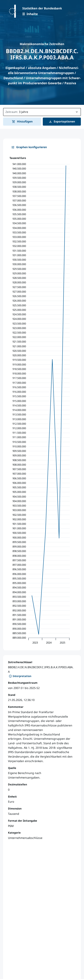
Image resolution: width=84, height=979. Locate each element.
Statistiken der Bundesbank (42, 8)
